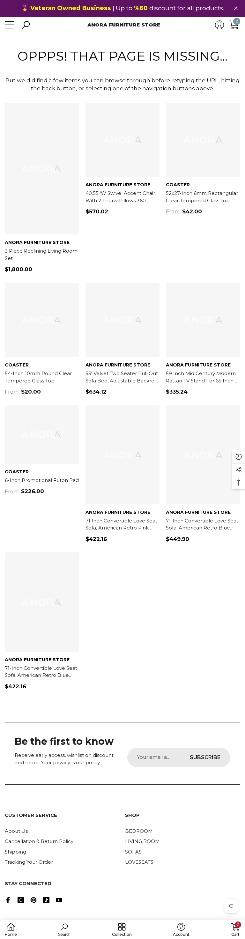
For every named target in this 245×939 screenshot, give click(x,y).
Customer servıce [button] (31, 815)
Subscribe (205, 757)
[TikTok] (46, 900)
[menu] (9, 25)
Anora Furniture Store (37, 242)
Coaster (178, 185)
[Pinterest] (33, 900)
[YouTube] (59, 900)
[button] (26, 25)
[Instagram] (21, 900)
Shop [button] (132, 815)
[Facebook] (8, 900)
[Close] (236, 8)
